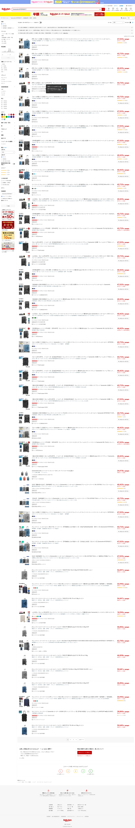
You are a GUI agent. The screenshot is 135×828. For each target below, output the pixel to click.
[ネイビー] (11, 117)
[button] (129, 5)
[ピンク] (9, 115)
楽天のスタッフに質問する (85, 752)
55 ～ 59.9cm (4, 104)
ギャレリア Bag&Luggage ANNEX (40, 393)
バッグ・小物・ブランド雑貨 (24, 782)
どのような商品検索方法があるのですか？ (29, 753)
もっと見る (21, 758)
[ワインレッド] (11, 115)
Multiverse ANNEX (37, 352)
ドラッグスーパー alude (38, 707)
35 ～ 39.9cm (4, 101)
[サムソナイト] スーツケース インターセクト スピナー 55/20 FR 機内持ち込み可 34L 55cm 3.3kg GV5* (60, 627)
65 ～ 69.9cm (4, 106)
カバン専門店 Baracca (38, 236)
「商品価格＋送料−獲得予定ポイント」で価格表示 (27, 22)
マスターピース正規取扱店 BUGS (40, 294)
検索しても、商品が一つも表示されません (29, 755)
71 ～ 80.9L (3, 66)
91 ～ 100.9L (4, 67)
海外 (6, 147)
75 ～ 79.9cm (4, 108)
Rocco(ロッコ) (36, 594)
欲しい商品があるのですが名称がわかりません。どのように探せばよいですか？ (37, 751)
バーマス (3, 79)
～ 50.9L (3, 64)
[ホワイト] (7, 115)
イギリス (3, 95)
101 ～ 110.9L (4, 69)
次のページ (81, 739)
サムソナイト (4, 77)
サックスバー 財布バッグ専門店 (40, 651)
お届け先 (3, 149)
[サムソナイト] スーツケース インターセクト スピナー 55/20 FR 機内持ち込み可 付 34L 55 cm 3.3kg (60, 655)
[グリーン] (7, 117)
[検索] (103, 9)
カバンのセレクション (38, 151)
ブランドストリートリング (39, 719)
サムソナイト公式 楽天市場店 (39, 91)
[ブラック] (2, 115)
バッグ (33, 782)
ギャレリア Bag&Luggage (38, 250)
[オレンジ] (2, 117)
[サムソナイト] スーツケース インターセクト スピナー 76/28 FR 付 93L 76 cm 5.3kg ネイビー (58, 598)
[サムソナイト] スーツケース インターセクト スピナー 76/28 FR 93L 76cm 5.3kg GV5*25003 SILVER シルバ (62, 570)
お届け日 (3, 154)
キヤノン (3, 83)
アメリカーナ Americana (38, 478)
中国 (2, 89)
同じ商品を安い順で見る (123, 103)
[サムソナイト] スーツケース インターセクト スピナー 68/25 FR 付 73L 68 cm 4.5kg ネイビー (58, 725)
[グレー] (4, 115)
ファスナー (3, 144)
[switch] (14, 163)
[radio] (1, 23)
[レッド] (13, 115)
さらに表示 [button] (4, 43)
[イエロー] (4, 117)
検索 (9, 57)
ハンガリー (3, 91)
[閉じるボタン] (132, 27)
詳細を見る (65, 33)
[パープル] (13, 117)
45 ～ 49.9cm (4, 102)
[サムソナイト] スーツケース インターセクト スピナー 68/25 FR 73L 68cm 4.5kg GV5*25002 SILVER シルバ (62, 669)
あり (2, 131)
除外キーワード (4, 200)
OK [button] (64, 88)
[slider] (1, 52)
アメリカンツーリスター (6, 81)
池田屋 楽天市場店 (37, 537)
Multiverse (35, 49)
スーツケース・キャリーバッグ (44, 782)
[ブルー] (9, 117)
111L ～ (2, 71)
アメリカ (3, 93)
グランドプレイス (37, 136)
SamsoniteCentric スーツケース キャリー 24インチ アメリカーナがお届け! (53, 470)
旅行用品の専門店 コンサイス (39, 492)
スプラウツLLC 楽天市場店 (39, 578)
